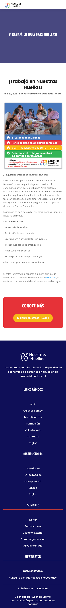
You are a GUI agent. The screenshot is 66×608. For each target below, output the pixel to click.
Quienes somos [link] (33, 411)
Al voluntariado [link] (33, 546)
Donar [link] (33, 520)
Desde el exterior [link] (33, 533)
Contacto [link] (33, 437)
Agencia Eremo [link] (41, 597)
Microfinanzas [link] (33, 417)
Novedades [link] (33, 468)
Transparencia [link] (33, 481)
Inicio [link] (33, 404)
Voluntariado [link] (33, 430)
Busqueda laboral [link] (52, 93)
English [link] (33, 443)
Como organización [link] (33, 539)
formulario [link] (50, 277)
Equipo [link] (33, 488)
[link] (13, 5)
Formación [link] (33, 424)
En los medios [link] (33, 475)
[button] (59, 4)
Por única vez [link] (33, 526)
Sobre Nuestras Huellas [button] (34, 318)
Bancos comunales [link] (30, 93)
